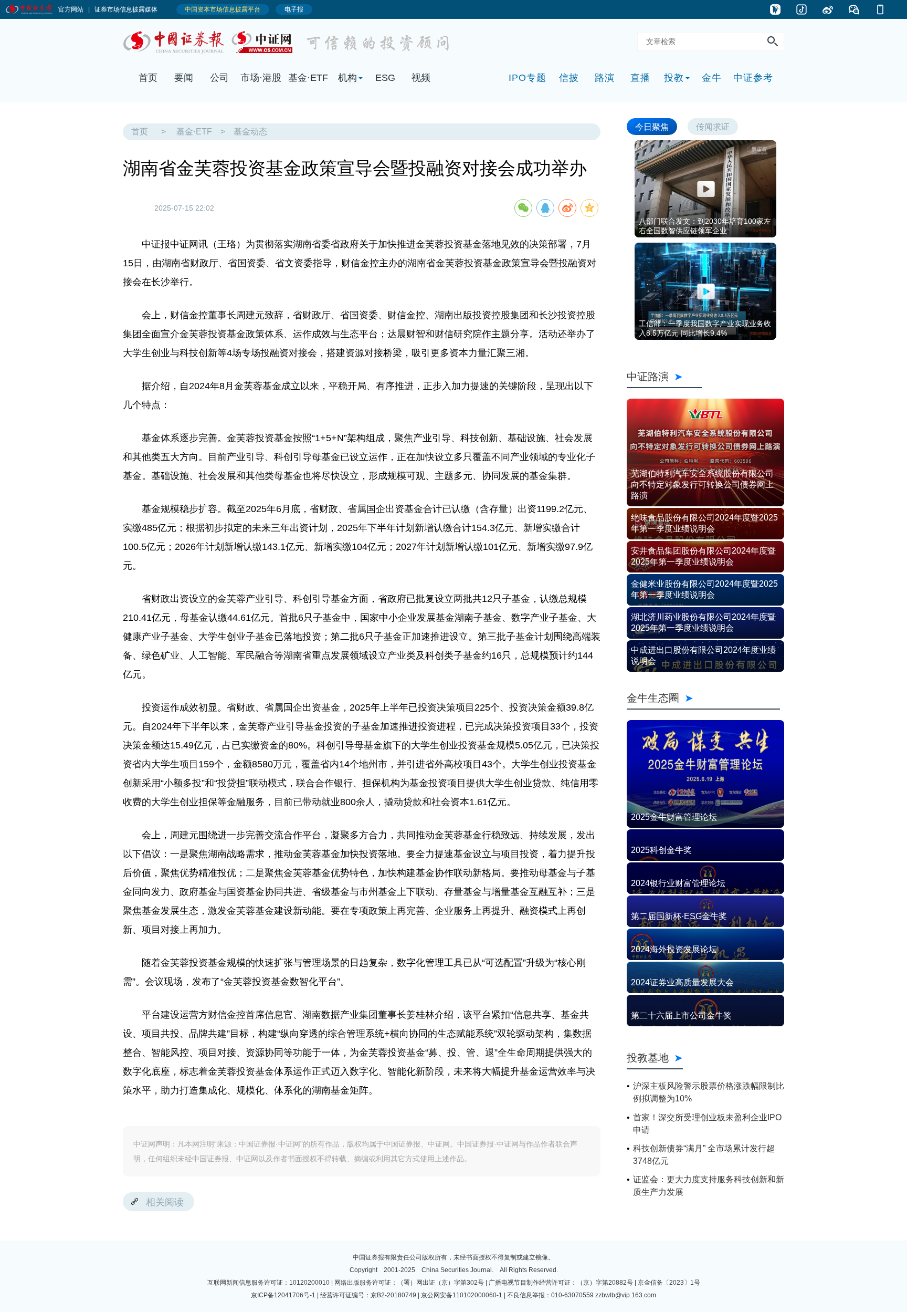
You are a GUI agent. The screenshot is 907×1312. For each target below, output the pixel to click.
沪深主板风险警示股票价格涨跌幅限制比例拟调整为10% (708, 1092)
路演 (605, 77)
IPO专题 (527, 77)
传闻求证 (713, 126)
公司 (219, 77)
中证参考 (753, 77)
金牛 (712, 77)
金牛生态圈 (703, 698)
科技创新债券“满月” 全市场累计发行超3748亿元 (704, 1154)
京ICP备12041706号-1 (283, 1295)
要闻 (183, 77)
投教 (674, 77)
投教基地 (648, 1057)
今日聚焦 (652, 126)
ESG (385, 77)
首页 (148, 77)
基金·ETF (308, 77)
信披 (569, 77)
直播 (640, 77)
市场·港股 (260, 77)
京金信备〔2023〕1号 (669, 1282)
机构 (347, 77)
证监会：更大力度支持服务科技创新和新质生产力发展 (708, 1185)
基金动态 (250, 131)
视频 (421, 77)
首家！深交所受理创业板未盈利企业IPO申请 (707, 1123)
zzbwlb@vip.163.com (625, 1295)
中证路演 (664, 376)
